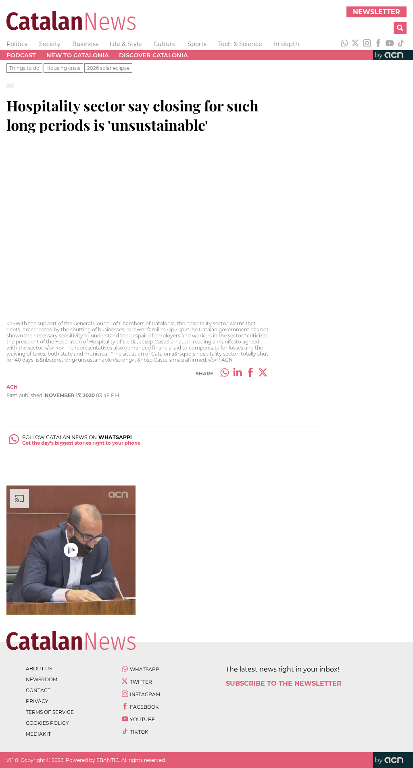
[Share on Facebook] (250, 373)
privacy (37, 701)
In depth (286, 44)
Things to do (24, 68)
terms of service (50, 712)
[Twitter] (355, 44)
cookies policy (47, 723)
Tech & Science (240, 44)
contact (38, 690)
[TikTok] (401, 44)
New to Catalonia (77, 55)
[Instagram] (367, 44)
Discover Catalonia (153, 55)
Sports (197, 44)
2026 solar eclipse (108, 68)
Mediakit (38, 734)
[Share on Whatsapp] (224, 373)
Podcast (21, 55)
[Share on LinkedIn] (237, 373)
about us (39, 668)
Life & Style (126, 44)
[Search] (400, 28)
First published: (25, 395)
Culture (165, 44)
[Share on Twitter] (263, 373)
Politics (16, 44)
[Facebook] (378, 44)
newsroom (41, 679)
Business (85, 44)
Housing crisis (63, 68)
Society (49, 44)
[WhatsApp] (344, 44)
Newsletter (376, 12)
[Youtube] (389, 44)
